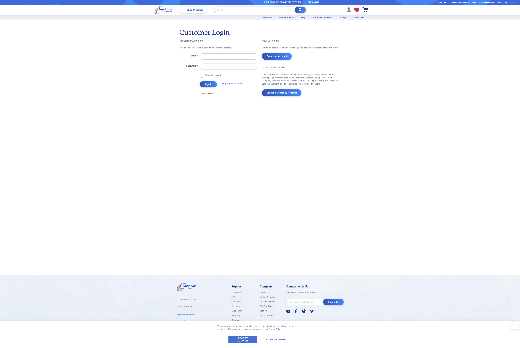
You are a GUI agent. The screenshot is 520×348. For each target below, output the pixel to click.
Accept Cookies (243, 339)
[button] (348, 9)
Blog (303, 17)
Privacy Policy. (275, 329)
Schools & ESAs (286, 17)
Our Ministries (266, 315)
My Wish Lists (356, 10)
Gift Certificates (267, 306)
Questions (236, 301)
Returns (235, 320)
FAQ (233, 297)
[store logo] (163, 9)
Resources (236, 306)
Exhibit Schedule (268, 297)
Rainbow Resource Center (186, 287)
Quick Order (359, 17)
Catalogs (342, 17)
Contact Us (266, 17)
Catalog (263, 310)
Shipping (235, 315)
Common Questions (321, 17)
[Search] (300, 10)
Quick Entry (236, 310)
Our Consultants (267, 301)
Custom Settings (274, 339)
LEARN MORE (312, 2)
